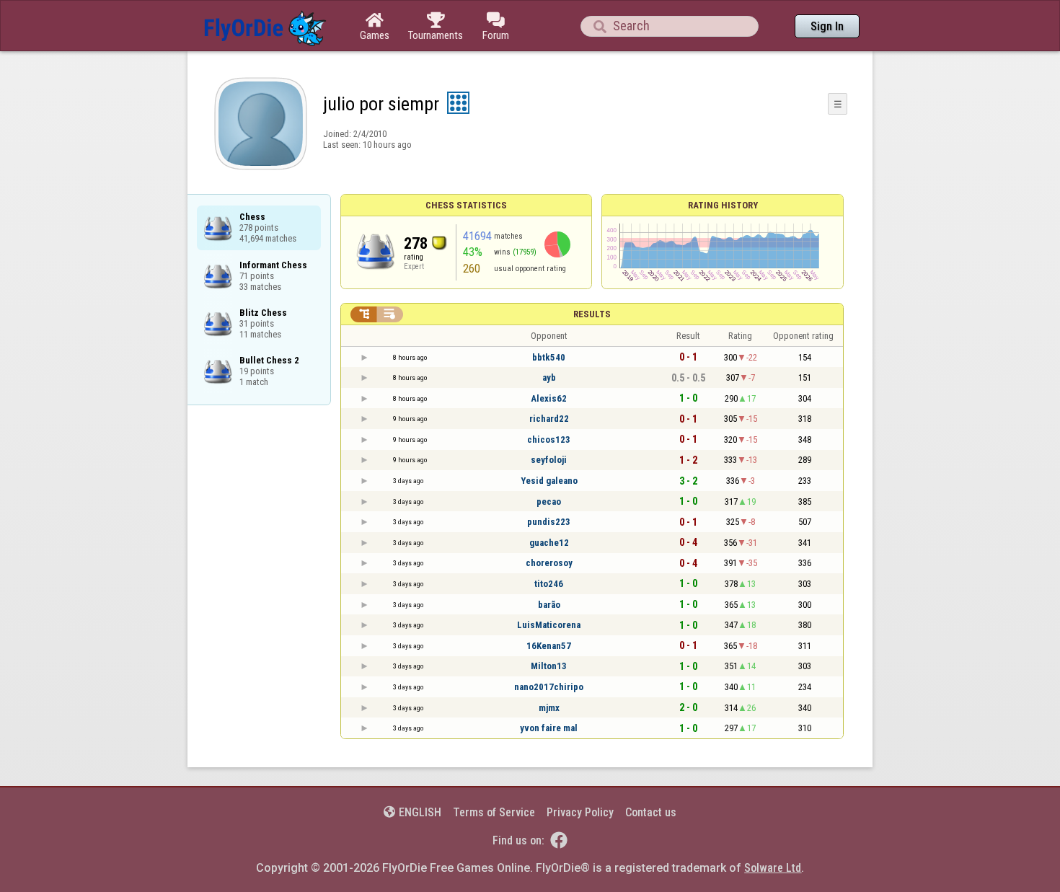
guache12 (549, 542)
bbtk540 (548, 357)
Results (592, 314)
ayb (549, 377)
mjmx (549, 707)
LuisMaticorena (548, 624)
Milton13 (549, 666)
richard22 (549, 418)
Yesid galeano (549, 480)
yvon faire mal (549, 728)
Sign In (827, 26)
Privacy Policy (580, 812)
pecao (548, 501)
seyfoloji (549, 459)
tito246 (548, 583)
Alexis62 (549, 398)
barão (549, 604)
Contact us (650, 812)
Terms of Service (494, 812)
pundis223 (548, 521)
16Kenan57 (548, 645)
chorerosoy (549, 562)
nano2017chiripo (548, 686)
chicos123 (548, 439)
